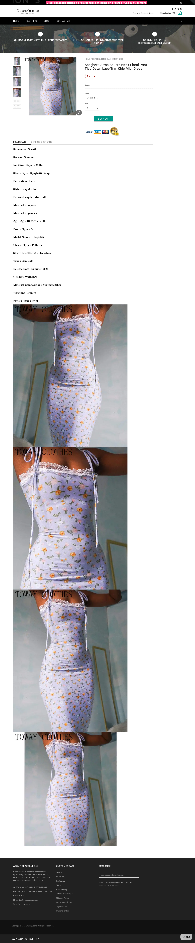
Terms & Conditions (64, 902)
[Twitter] (175, 9)
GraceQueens (31, 926)
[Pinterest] (178, 9)
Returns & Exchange (64, 894)
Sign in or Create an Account (144, 13)
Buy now (103, 119)
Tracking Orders (62, 911)
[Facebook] (172, 9)
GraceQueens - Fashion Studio (107, 59)
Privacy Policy (61, 889)
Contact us (60, 881)
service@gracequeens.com (27, 900)
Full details (19, 142)
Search (59, 872)
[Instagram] (181, 9)
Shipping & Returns (41, 142)
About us (60, 877)
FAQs (58, 885)
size (86, 104)
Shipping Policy (62, 898)
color (87, 93)
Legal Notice (61, 907)
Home (87, 59)
